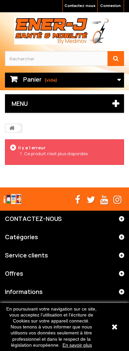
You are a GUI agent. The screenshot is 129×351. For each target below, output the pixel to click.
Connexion (110, 5)
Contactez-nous (80, 5)
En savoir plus (77, 345)
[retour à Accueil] (12, 128)
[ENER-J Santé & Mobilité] (62, 30)
